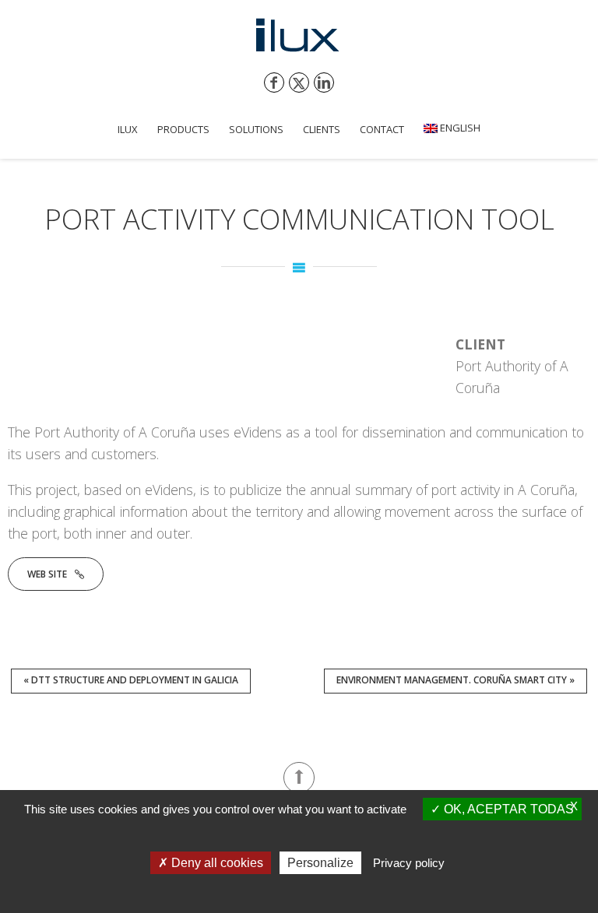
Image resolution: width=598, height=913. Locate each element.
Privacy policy (409, 862)
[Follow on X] (299, 82)
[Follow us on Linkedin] (324, 82)
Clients (321, 129)
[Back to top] (299, 777)
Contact (382, 129)
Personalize (320, 862)
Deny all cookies (215, 862)
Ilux (128, 129)
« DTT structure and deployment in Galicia (130, 680)
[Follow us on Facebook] (274, 82)
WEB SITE (47, 574)
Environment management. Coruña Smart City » (455, 680)
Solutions (256, 129)
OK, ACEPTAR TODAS (507, 809)
